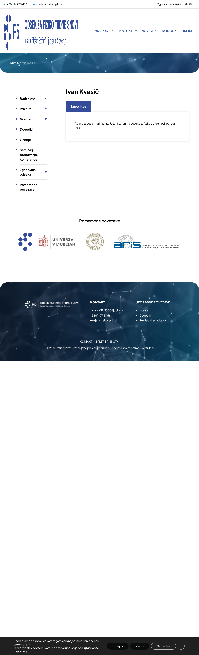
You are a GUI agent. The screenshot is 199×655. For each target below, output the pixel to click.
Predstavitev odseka (153, 320)
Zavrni (140, 646)
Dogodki (169, 31)
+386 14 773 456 (17, 4)
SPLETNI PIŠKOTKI (107, 341)
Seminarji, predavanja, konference (29, 154)
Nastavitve (163, 646)
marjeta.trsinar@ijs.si (49, 4)
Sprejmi (118, 646)
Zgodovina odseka (169, 4)
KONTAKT (86, 341)
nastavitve (20, 651)
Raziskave (102, 31)
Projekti (126, 31)
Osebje (187, 31)
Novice (147, 31)
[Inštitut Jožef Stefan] (41, 31)
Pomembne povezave (28, 187)
